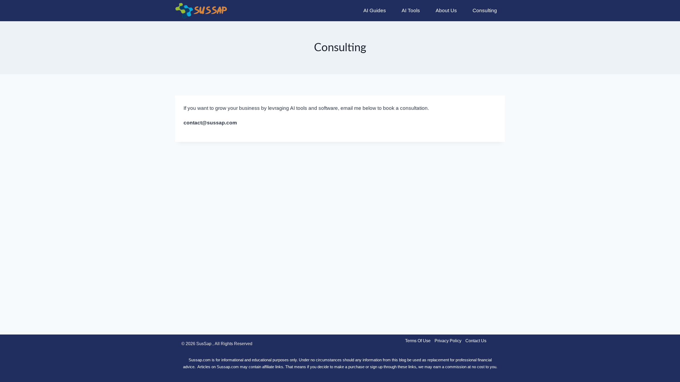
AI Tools (411, 10)
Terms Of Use (418, 340)
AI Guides (374, 10)
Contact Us (475, 340)
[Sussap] (201, 10)
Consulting (485, 10)
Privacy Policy (448, 340)
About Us (446, 10)
